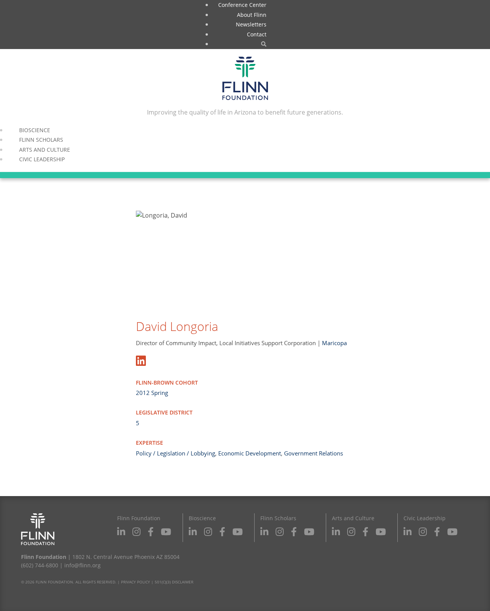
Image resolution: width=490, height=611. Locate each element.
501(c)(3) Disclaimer (174, 582)
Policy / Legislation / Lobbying (175, 453)
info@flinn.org (82, 565)
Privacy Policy (135, 582)
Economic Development (249, 453)
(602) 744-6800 (39, 565)
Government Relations (313, 453)
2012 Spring (152, 392)
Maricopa (334, 343)
